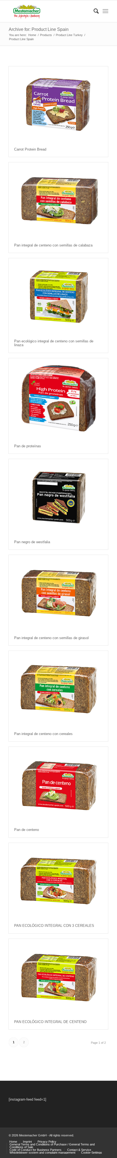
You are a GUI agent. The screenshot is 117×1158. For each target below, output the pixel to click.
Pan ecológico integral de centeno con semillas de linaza (53, 343)
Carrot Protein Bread (30, 149)
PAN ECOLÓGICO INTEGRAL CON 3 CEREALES (54, 926)
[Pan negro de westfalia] (58, 497)
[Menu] (105, 11)
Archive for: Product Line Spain (39, 29)
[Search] (93, 11)
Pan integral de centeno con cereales (43, 734)
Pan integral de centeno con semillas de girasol (51, 638)
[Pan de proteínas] (58, 398)
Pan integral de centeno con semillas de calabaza (53, 245)
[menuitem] (93, 11)
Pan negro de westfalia (32, 542)
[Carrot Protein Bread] (58, 104)
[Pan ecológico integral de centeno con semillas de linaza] (58, 296)
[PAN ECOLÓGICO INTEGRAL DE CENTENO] (58, 977)
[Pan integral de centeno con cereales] (58, 689)
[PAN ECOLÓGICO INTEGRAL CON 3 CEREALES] (58, 881)
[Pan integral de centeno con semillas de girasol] (58, 593)
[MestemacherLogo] (48, 11)
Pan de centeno (26, 830)
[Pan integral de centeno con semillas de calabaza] (58, 200)
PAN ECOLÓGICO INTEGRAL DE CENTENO (50, 1022)
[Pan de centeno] (58, 784)
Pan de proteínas (27, 446)
